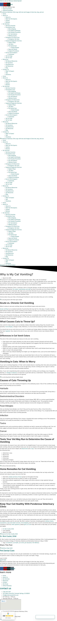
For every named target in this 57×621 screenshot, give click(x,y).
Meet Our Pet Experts (11, 19)
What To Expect (10, 71)
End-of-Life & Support (11, 52)
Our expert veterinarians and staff (22, 289)
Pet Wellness (35, 542)
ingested (7, 331)
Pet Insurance (9, 62)
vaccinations (3, 522)
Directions (8, 74)
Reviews (8, 22)
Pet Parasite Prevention (14, 32)
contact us (5, 588)
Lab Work (10, 44)
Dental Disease (15, 47)
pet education (28, 542)
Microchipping (12, 29)
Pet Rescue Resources (11, 61)
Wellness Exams (12, 35)
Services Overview (10, 25)
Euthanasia (11, 54)
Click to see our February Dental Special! (10, 1)
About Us (5, 15)
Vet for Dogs (9, 56)
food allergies (9, 326)
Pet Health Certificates (14, 30)
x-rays (32, 448)
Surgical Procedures (13, 51)
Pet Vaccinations (12, 34)
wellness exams (49, 521)
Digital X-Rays (12, 42)
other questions (15, 524)
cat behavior (9, 542)
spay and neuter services (13, 522)
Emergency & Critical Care (12, 37)
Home (4, 13)
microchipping (25, 522)
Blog (7, 67)
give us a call (27, 524)
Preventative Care (10, 27)
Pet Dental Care (12, 46)
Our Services (6, 24)
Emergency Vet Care (13, 39)
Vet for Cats (9, 57)
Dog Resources (10, 64)
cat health (15, 542)
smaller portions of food (15, 477)
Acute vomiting (4, 309)
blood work (25, 448)
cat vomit (21, 542)
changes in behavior (11, 372)
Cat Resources (9, 66)
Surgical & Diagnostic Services (14, 40)
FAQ (7, 73)
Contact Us (6, 69)
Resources (5, 59)
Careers (8, 20)
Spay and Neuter (12, 49)
